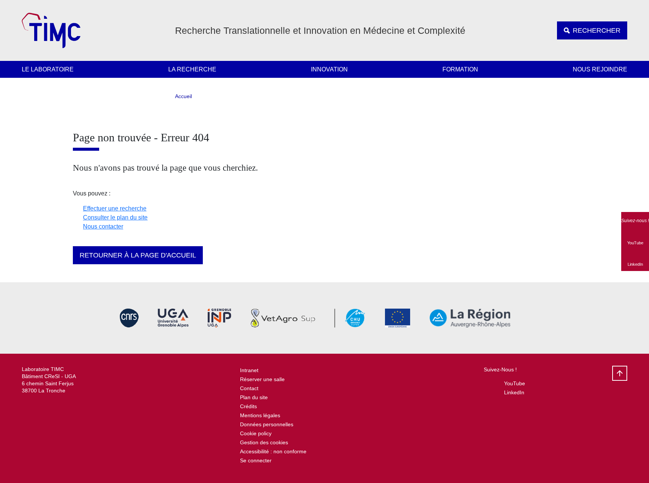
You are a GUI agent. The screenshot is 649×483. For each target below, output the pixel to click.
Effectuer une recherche (114, 208)
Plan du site (254, 397)
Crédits (248, 406)
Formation (460, 69)
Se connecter (256, 460)
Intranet (249, 370)
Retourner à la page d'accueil (138, 255)
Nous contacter (103, 226)
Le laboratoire (48, 69)
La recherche (192, 69)
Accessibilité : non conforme (273, 451)
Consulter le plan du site (115, 217)
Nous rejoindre (600, 69)
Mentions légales (260, 415)
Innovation (329, 69)
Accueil (183, 96)
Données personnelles (266, 424)
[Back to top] (619, 373)
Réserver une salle (262, 379)
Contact (249, 388)
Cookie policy (256, 433)
